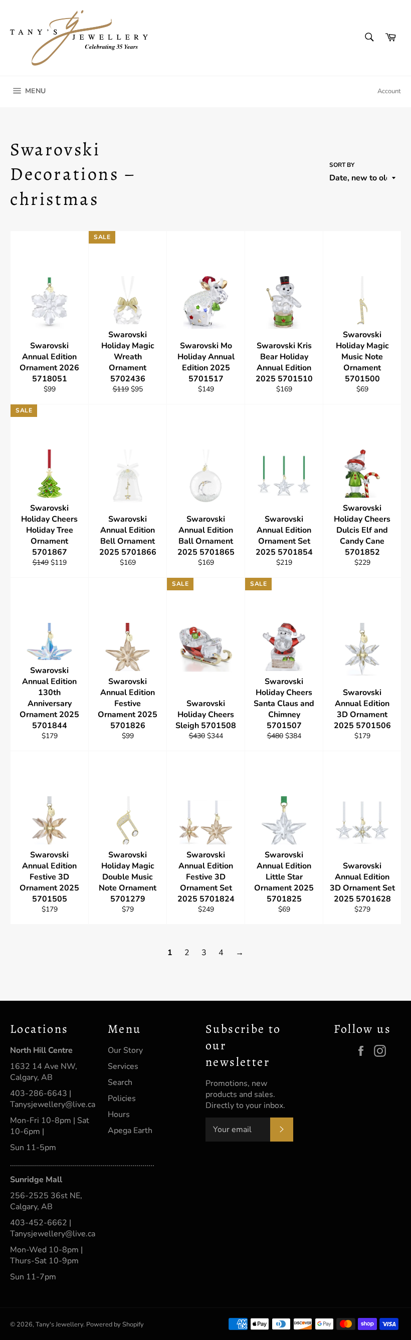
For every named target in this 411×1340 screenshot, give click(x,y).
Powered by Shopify (115, 1324)
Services (123, 1066)
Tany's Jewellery (59, 1324)
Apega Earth (130, 1130)
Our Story (125, 1050)
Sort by (341, 165)
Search (120, 1082)
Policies (122, 1098)
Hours (119, 1114)
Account (389, 91)
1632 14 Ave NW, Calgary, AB (43, 1072)
